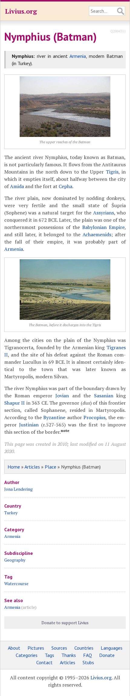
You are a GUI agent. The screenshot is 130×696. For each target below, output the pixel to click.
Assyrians (103, 212)
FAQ (87, 655)
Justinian (29, 424)
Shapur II (14, 402)
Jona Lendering (18, 489)
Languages (111, 648)
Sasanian (103, 395)
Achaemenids (97, 234)
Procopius (94, 417)
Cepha (65, 186)
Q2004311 (118, 31)
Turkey (11, 512)
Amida (17, 186)
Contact (44, 662)
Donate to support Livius (65, 622)
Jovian (62, 395)
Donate (107, 655)
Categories (26, 655)
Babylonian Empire (103, 227)
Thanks (68, 655)
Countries (83, 648)
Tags (49, 655)
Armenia (78, 56)
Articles (32, 467)
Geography (14, 560)
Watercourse (16, 583)
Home (14, 467)
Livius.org (21, 11)
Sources (59, 648)
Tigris (112, 171)
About (14, 648)
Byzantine (54, 417)
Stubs (88, 662)
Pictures (36, 648)
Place (50, 467)
